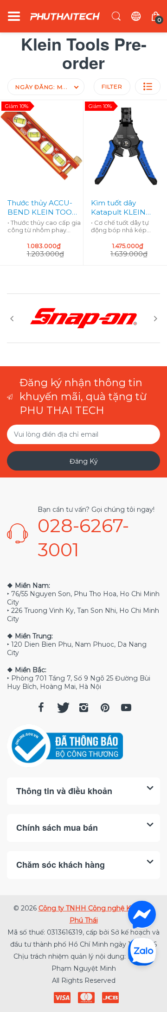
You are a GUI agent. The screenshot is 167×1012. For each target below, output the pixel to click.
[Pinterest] (105, 707)
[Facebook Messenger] (142, 915)
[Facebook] (41, 707)
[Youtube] (126, 707)
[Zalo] (142, 951)
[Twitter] (62, 707)
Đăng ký (84, 461)
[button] (148, 86)
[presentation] (11, 318)
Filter (112, 86)
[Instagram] (83, 707)
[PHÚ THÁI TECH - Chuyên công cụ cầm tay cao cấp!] (65, 16)
